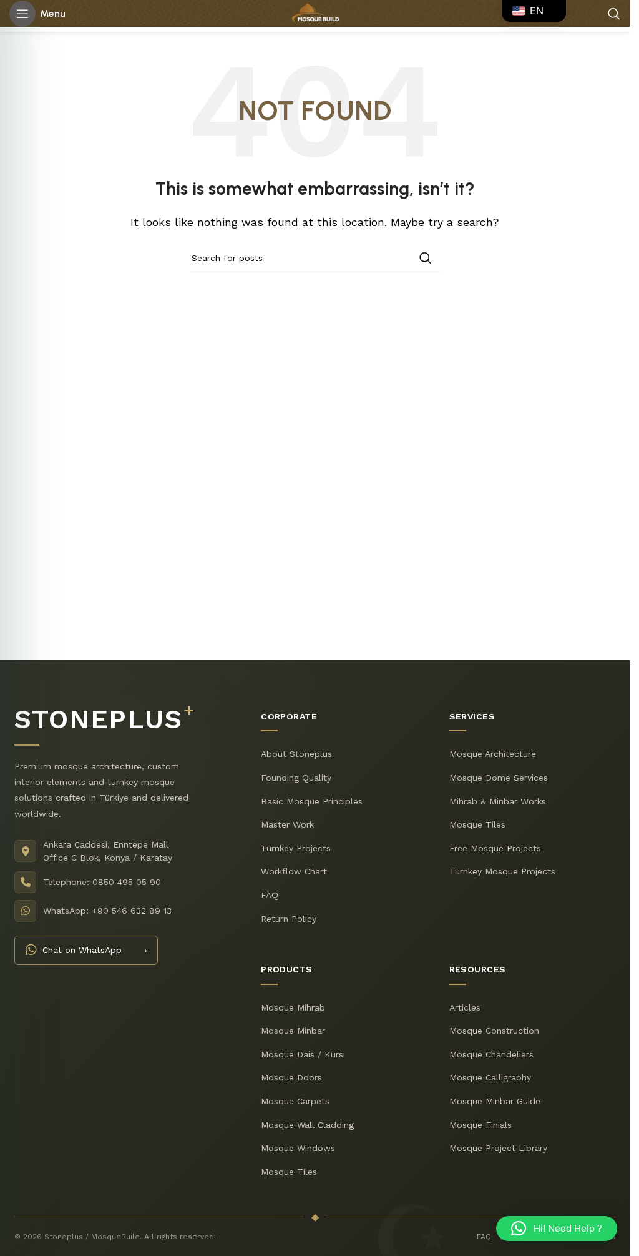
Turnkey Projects (296, 848)
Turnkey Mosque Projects (502, 871)
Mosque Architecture (492, 754)
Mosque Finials (480, 1124)
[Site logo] (315, 13)
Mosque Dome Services (498, 777)
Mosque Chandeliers (491, 1054)
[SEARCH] (425, 258)
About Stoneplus (296, 754)
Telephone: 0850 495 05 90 (102, 881)
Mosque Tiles (477, 824)
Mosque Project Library (498, 1148)
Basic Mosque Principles (312, 801)
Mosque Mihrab (293, 1007)
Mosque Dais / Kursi (303, 1054)
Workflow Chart (294, 871)
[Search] (614, 13)
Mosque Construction (494, 1031)
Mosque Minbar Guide (494, 1100)
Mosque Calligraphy (489, 1077)
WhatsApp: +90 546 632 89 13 (107, 910)
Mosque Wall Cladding (307, 1124)
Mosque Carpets (295, 1100)
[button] (556, 1228)
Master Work (287, 824)
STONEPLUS (104, 719)
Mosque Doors (291, 1077)
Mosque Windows (298, 1148)
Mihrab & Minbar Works (497, 801)
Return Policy (288, 918)
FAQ (269, 894)
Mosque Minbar (293, 1031)
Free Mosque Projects (494, 848)
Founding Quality (296, 777)
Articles (464, 1007)
